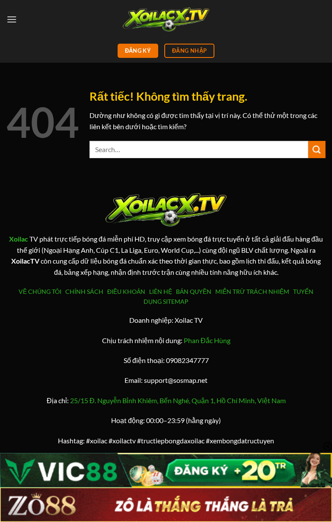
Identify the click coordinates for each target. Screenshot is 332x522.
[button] (11, 19)
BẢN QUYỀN (193, 291)
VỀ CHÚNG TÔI (41, 291)
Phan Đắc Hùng (207, 340)
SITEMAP (175, 301)
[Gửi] (317, 149)
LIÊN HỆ (160, 291)
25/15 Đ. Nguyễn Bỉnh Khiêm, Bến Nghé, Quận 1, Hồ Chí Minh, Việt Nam (178, 400)
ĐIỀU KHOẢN (127, 291)
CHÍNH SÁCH (85, 291)
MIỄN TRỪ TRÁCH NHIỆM (252, 291)
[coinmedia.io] (166, 19)
